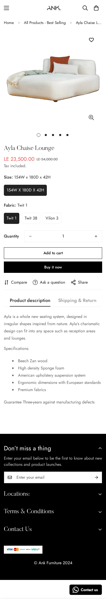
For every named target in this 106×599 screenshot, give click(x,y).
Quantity (11, 236)
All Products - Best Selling (45, 23)
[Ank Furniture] (53, 8)
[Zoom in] (91, 117)
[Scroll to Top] (97, 572)
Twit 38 (31, 218)
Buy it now (53, 267)
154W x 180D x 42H (25, 190)
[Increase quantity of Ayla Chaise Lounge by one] (96, 236)
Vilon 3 (52, 218)
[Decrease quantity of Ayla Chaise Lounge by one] (30, 236)
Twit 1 (11, 218)
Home (9, 23)
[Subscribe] (96, 477)
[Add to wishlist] (91, 40)
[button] (96, 8)
